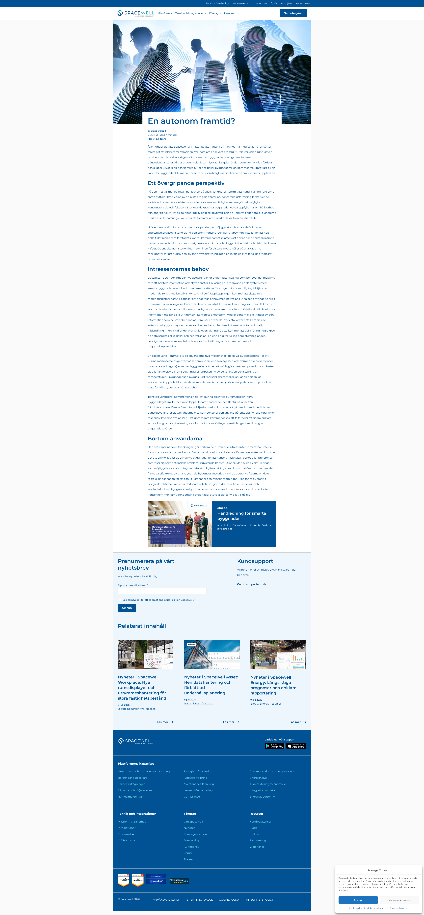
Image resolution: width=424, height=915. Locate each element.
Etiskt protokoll (199, 899)
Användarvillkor (166, 899)
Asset (187, 703)
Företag (213, 13)
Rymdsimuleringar (130, 796)
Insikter (255, 834)
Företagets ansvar (196, 834)
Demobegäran (293, 13)
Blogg (122, 708)
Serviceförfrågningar (131, 784)
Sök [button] (275, 3)
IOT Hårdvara (126, 840)
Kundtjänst (287, 3)
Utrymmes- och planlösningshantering (144, 771)
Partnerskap (192, 840)
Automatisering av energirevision (272, 771)
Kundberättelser (260, 821)
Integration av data (262, 790)
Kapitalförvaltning (195, 777)
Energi (264, 703)
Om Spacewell (193, 821)
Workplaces (148, 708)
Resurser (229, 13)
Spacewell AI (126, 834)
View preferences (399, 900)
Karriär (188, 853)
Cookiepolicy (355, 908)
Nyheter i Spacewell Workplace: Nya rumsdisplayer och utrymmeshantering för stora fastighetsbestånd (142, 688)
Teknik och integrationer (189, 13)
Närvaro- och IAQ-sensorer (135, 790)
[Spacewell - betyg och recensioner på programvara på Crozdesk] (156, 883)
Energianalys (258, 777)
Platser (188, 859)
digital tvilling (229, 335)
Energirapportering (262, 796)
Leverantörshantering (198, 790)
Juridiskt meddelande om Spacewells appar (385, 908)
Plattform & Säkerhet (132, 821)
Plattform (164, 13)
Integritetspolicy (259, 899)
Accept (358, 900)
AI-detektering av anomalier (268, 784)
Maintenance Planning (199, 784)
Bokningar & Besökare (132, 777)
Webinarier (257, 846)
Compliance (192, 796)
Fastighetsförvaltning (198, 771)
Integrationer (126, 827)
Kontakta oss (303, 3)
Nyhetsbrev (261, 3)
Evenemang (258, 840)
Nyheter (189, 827)
